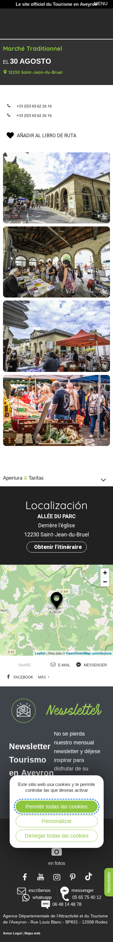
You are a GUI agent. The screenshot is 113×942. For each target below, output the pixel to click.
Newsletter (108, 882)
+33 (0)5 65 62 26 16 (34, 106)
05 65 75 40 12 (86, 897)
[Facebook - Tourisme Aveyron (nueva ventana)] (25, 876)
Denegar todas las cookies (57, 836)
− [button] (105, 582)
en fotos (56, 863)
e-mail (63, 665)
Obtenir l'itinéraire (58, 547)
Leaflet (40, 653)
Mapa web (32, 933)
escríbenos (39, 890)
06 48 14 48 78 (66, 904)
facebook (23, 677)
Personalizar (57, 821)
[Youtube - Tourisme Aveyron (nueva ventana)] (41, 876)
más (42, 677)
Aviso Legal (12, 933)
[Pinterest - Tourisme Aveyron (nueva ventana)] (72, 876)
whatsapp (42, 897)
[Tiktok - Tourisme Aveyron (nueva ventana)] (88, 876)
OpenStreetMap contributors (88, 653)
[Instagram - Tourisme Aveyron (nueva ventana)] (56, 876)
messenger (95, 665)
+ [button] (105, 572)
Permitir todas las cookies (56, 807)
